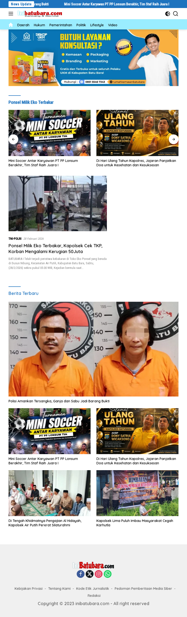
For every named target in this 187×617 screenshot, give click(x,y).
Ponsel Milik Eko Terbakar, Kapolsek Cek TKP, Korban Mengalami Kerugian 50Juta (55, 248)
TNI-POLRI (15, 238)
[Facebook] (80, 574)
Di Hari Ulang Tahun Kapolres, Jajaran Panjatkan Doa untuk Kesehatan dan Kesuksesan (48, 163)
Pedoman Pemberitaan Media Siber (143, 588)
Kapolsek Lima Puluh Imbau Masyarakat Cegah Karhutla (134, 523)
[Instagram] (99, 574)
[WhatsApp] (108, 574)
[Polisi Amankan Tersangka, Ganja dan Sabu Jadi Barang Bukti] (93, 349)
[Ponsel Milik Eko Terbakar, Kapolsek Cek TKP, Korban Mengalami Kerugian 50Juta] (58, 203)
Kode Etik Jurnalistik (92, 588)
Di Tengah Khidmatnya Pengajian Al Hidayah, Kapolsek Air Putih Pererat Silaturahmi (132, 163)
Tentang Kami (59, 588)
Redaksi (94, 595)
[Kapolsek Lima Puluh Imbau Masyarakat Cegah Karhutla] (137, 493)
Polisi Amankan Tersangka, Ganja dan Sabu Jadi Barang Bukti (59, 401)
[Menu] (12, 13)
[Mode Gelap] (167, 14)
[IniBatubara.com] (41, 13)
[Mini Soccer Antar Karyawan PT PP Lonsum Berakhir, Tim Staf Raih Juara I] (50, 431)
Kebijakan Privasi (29, 588)
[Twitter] (90, 574)
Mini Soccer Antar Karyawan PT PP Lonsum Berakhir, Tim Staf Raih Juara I (94, 4)
